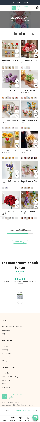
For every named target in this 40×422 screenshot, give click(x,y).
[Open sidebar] (2, 213)
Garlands (5, 384)
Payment (5, 346)
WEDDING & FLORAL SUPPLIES (12, 327)
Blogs (3, 334)
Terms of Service (8, 357)
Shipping (5, 350)
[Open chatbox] (35, 418)
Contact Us (6, 330)
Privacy (4, 361)
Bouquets (5, 373)
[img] (20, 271)
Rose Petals (6, 387)
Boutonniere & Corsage (10, 377)
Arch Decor (6, 380)
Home (12, 21)
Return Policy (6, 353)
